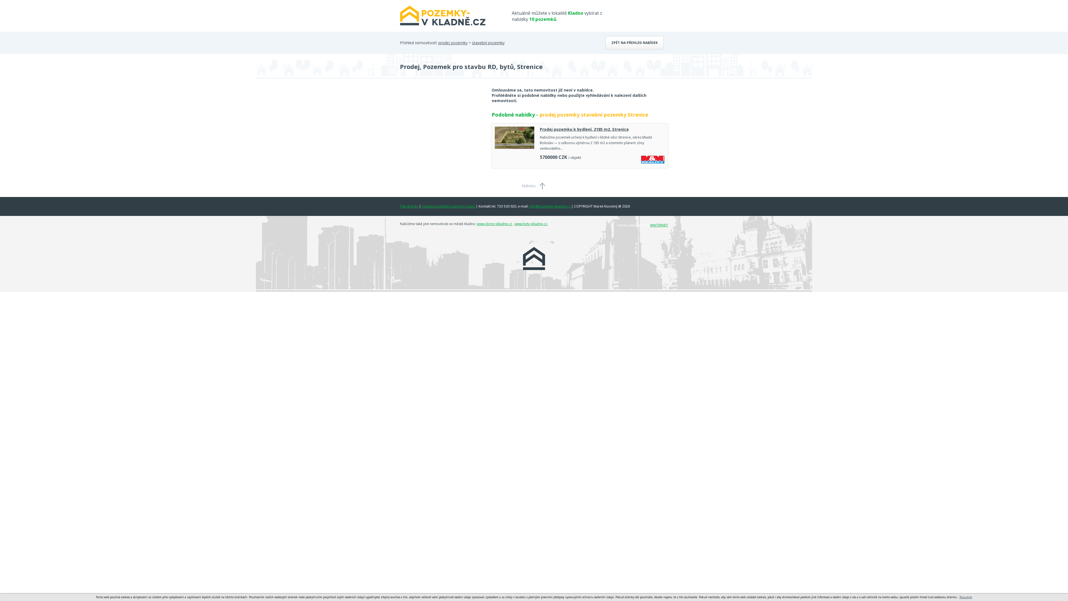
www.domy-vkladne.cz (494, 223)
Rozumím (966, 597)
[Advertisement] (441, 132)
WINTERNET (659, 225)
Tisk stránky (409, 206)
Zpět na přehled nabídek (634, 42)
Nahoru (528, 185)
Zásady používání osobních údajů (448, 206)
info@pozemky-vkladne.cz (549, 206)
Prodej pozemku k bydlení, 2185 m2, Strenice (584, 129)
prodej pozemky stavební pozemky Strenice (594, 114)
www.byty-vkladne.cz (531, 223)
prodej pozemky (453, 42)
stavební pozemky (488, 42)
